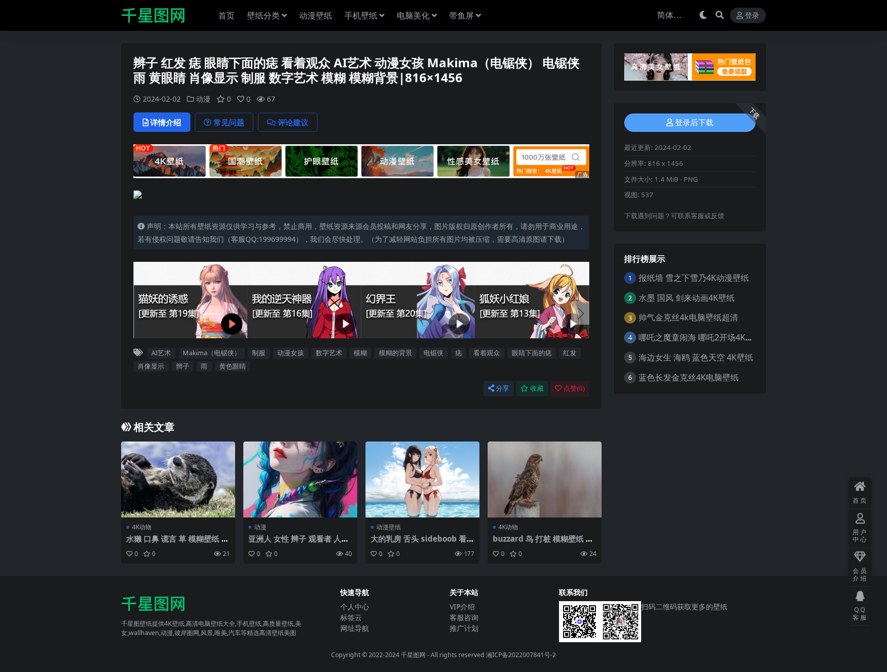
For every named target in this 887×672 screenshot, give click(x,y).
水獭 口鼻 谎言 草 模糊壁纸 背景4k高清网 (177, 543)
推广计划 (464, 628)
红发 (569, 352)
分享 (502, 388)
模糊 (360, 352)
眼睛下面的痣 (532, 352)
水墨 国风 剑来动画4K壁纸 (687, 297)
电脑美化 (413, 15)
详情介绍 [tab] (165, 122)
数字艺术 (329, 352)
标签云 (351, 617)
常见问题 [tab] (229, 122)
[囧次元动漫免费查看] (361, 160)
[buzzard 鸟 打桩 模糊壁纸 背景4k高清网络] (545, 479)
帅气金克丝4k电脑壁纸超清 (688, 317)
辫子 (182, 366)
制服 (258, 352)
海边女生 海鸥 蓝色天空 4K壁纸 (696, 357)
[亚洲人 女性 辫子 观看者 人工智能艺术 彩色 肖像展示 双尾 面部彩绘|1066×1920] (300, 479)
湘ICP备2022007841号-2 (521, 654)
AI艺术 (161, 352)
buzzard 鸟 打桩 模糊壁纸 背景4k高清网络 (543, 543)
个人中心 (354, 606)
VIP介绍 (462, 606)
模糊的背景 (395, 352)
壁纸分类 (263, 15)
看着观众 (486, 352)
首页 (226, 15)
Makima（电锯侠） (212, 352)
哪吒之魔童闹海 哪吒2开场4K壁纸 (700, 337)
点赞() (574, 388)
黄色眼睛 (232, 366)
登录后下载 (694, 123)
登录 (752, 16)
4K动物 (141, 527)
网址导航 (354, 628)
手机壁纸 (360, 15)
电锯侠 (433, 352)
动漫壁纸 (315, 15)
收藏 (537, 388)
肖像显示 (151, 366)
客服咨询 (464, 617)
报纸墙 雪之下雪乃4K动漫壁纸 (694, 277)
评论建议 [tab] (293, 122)
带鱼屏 (461, 15)
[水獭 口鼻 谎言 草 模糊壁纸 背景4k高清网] (178, 479)
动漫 (203, 99)
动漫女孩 (290, 352)
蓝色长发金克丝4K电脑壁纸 (689, 377)
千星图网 (412, 654)
